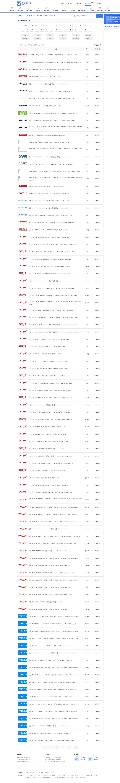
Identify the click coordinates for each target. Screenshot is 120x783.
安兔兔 (47, 772)
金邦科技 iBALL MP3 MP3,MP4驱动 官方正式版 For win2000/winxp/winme (49, 193)
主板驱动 (72, 10)
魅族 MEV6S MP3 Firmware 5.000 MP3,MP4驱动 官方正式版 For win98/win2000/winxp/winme (53, 616)
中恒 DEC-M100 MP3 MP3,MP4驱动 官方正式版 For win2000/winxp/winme (48, 361)
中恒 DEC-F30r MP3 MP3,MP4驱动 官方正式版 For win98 (44, 478)
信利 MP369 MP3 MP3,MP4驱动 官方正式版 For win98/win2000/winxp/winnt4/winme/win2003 (53, 558)
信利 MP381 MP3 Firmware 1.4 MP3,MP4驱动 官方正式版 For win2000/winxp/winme (51, 529)
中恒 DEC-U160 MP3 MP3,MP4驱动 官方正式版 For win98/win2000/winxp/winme (50, 419)
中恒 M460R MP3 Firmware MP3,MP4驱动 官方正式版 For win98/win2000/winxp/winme (52, 281)
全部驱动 (11, 10)
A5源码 (68, 777)
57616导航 (81, 775)
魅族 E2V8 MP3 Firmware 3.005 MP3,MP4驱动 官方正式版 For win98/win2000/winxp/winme (53, 704)
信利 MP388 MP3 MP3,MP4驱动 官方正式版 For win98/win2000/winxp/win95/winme (51, 594)
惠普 (25, 35)
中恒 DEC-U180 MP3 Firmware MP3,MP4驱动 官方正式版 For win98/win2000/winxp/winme (53, 295)
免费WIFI (32, 775)
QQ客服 (96, 757)
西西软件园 (50, 777)
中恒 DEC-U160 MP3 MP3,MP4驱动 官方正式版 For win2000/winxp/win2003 (49, 237)
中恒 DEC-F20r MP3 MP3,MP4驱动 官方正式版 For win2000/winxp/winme (48, 441)
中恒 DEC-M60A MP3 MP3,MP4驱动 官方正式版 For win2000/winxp (47, 346)
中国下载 (92, 775)
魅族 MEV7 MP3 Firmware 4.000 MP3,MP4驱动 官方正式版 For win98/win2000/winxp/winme (53, 653)
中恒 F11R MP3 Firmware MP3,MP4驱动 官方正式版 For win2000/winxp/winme (49, 273)
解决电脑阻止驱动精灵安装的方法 (53, 759)
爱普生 (37, 38)
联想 (63, 35)
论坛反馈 (83, 757)
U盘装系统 (38, 777)
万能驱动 (20, 10)
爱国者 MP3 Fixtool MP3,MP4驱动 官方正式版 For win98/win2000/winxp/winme (50, 84)
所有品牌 (34, 25)
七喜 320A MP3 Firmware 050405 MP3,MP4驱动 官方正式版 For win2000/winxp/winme (51, 230)
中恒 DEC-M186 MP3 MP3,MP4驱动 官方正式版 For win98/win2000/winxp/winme (50, 383)
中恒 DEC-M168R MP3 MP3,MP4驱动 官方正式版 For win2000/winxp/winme (49, 405)
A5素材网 (32, 777)
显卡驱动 (37, 10)
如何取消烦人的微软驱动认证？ (24, 757)
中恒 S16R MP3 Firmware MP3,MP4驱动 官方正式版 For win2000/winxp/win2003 (50, 259)
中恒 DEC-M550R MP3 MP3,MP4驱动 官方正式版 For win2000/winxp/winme (49, 448)
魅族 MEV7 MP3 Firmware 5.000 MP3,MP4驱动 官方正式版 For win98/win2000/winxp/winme (53, 631)
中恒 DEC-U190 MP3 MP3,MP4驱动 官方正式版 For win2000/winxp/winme (48, 485)
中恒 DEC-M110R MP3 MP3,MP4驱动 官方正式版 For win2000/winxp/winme (49, 339)
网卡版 (70, 3)
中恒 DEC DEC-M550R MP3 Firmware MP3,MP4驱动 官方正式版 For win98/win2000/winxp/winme (55, 62)
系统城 (77, 777)
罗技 (76, 35)
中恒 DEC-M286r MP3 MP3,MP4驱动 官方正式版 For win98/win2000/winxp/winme (50, 397)
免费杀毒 (37, 772)
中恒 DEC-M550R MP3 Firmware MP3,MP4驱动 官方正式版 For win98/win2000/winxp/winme (53, 324)
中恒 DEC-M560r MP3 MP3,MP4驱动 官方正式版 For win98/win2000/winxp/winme (50, 390)
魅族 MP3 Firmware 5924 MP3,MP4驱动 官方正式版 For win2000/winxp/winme (49, 733)
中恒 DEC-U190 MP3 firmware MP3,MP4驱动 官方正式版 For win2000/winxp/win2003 (51, 310)
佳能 (37, 35)
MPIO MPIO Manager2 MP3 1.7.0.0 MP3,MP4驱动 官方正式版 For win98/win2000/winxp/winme (54, 55)
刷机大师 (44, 777)
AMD (63, 38)
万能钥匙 (56, 777)
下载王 (72, 777)
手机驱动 (91, 10)
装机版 (78, 3)
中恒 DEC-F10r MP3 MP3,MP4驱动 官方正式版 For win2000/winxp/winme (48, 427)
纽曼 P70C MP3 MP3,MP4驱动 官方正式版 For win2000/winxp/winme (47, 186)
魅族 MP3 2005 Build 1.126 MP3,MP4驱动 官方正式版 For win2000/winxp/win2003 (50, 660)
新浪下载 (27, 775)
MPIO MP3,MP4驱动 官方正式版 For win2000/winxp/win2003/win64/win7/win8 (49, 69)
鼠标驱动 (46, 10)
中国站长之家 (62, 777)
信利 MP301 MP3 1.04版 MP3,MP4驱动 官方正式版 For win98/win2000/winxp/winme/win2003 (53, 521)
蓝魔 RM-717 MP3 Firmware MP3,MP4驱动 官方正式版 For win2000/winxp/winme (50, 208)
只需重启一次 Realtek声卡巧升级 (24, 759)
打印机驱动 (29, 10)
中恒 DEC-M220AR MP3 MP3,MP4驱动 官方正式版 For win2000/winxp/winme (49, 376)
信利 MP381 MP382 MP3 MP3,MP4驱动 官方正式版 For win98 (45, 602)
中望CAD (82, 777)
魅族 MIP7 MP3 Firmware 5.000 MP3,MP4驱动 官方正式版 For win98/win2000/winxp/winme (53, 645)
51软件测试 (38, 775)
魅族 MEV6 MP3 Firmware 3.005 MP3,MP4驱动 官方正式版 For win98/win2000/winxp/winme (53, 718)
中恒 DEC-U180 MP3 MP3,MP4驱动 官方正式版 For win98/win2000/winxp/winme (50, 456)
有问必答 (83, 759)
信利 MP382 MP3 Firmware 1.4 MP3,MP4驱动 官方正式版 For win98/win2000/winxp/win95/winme (54, 536)
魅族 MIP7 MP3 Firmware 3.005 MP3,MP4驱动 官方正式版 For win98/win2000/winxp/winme (53, 711)
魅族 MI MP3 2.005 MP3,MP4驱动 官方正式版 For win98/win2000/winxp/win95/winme (51, 740)
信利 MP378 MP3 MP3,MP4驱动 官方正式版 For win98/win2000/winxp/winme (49, 565)
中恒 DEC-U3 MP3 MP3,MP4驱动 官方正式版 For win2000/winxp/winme (48, 470)
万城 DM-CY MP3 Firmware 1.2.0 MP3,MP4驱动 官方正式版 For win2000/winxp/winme (52, 164)
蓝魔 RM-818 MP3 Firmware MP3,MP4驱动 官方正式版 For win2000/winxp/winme (50, 200)
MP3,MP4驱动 (38, 15)
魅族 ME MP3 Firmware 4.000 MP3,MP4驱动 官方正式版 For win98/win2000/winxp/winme (52, 689)
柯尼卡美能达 (76, 38)
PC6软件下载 (59, 775)
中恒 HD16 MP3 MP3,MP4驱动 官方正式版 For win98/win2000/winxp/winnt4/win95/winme (52, 244)
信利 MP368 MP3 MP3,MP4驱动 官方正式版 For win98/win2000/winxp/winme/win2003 (51, 572)
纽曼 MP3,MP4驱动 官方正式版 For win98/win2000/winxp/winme (46, 76)
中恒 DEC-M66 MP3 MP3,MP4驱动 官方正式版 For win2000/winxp (46, 354)
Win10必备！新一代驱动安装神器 (53, 757)
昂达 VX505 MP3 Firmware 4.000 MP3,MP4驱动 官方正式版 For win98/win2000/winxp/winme (53, 113)
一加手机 (87, 775)
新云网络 (27, 777)
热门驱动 (88, 3)
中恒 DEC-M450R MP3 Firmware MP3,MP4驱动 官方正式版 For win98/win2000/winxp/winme (53, 317)
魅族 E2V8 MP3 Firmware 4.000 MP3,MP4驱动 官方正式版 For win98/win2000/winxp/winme (53, 682)
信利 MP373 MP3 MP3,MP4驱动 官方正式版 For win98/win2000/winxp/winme (49, 587)
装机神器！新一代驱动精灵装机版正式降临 (55, 761)
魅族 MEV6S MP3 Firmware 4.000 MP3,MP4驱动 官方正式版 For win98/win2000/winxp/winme (53, 675)
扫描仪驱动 (55, 10)
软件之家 (53, 772)
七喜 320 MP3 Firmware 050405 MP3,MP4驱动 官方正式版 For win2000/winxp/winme (51, 222)
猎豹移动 (27, 772)
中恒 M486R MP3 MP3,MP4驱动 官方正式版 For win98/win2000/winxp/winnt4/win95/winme (53, 252)
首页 (62, 3)
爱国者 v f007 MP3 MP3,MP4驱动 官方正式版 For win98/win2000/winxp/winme (50, 91)
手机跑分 (98, 3)
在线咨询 (96, 759)
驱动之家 (32, 772)
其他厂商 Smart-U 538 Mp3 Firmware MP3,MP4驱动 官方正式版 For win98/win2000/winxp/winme (54, 171)
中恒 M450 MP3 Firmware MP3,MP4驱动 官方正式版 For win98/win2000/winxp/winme (51, 288)
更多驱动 (107, 10)
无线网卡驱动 (81, 10)
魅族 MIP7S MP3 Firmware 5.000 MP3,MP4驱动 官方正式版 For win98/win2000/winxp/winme (53, 638)
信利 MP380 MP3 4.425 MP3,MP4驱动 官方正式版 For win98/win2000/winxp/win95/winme (52, 543)
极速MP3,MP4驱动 (50, 15)
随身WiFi (43, 772)
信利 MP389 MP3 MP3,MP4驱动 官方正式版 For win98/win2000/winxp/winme (49, 609)
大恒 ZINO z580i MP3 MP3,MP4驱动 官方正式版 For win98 (44, 106)
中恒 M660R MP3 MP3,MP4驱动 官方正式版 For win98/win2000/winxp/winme (49, 266)
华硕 (50, 38)
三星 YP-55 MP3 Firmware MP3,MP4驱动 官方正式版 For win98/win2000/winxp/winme (51, 120)
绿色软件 (76, 775)
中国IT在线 (70, 775)
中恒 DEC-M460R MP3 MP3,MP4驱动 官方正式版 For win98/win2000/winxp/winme (51, 463)
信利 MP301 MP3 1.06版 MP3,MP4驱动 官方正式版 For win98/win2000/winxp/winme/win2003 (53, 507)
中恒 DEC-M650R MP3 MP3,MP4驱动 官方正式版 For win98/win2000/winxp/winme (51, 412)
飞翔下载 (98, 775)
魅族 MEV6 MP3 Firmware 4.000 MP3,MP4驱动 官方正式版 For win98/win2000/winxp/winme (53, 667)
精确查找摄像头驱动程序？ (23, 761)
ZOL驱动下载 (45, 775)
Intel (50, 35)
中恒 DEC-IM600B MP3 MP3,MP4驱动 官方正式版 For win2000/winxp (47, 434)
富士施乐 (88, 35)
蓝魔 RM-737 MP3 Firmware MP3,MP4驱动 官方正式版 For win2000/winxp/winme (50, 215)
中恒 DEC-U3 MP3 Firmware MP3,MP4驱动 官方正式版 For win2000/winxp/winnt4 (50, 492)
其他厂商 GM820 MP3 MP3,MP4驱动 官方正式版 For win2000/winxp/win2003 (49, 142)
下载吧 (64, 775)
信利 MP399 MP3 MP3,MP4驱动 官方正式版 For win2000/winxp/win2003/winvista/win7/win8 (53, 580)
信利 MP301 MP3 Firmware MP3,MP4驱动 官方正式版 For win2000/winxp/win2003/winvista (53, 514)
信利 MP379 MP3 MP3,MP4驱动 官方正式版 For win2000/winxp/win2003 (48, 551)
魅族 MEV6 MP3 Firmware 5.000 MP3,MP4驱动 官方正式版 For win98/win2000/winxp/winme (53, 624)
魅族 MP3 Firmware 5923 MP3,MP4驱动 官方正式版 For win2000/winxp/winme (49, 726)
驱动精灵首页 (21, 15)
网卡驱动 (63, 10)
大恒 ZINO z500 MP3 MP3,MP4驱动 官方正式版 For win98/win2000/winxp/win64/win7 (51, 98)
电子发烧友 (52, 775)
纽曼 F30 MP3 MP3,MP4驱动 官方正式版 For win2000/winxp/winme (47, 135)
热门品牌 (24, 25)
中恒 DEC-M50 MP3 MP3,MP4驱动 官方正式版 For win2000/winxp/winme (48, 368)
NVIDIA (25, 38)
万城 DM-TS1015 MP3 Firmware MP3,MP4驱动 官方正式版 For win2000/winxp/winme (51, 157)
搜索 (99, 16)
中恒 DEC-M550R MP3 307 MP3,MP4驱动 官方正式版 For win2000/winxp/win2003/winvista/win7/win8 (55, 332)
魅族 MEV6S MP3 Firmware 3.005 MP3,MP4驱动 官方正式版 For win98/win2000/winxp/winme (53, 696)
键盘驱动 (99, 10)
